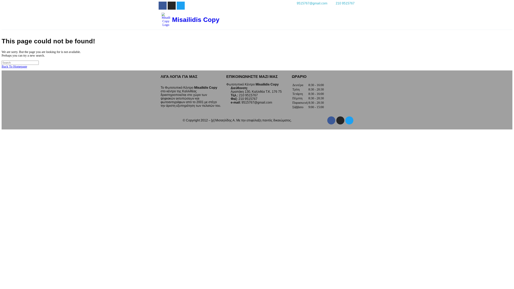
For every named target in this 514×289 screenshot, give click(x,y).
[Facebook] (331, 120)
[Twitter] (181, 6)
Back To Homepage (14, 66)
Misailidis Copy (195, 19)
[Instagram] (172, 6)
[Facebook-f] (163, 6)
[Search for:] (20, 62)
